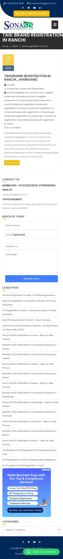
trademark (31, 100)
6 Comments (14, 127)
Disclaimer (48, 548)
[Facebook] (22, 8)
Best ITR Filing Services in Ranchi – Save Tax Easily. (26, 320)
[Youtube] (34, 8)
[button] (41, 552)
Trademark (13, 88)
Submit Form (31, 278)
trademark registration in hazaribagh (34, 112)
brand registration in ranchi (21, 92)
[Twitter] (28, 8)
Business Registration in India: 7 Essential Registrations (28, 295)
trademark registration (24, 104)
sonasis (11, 84)
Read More (12, 162)
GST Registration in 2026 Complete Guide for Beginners (29, 459)
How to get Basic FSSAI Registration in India (23, 465)
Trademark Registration (31, 88)
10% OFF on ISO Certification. (32, 13)
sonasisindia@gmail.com (43, 3)
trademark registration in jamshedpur (24, 116)
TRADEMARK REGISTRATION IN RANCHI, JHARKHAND (27, 78)
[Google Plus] (40, 8)
